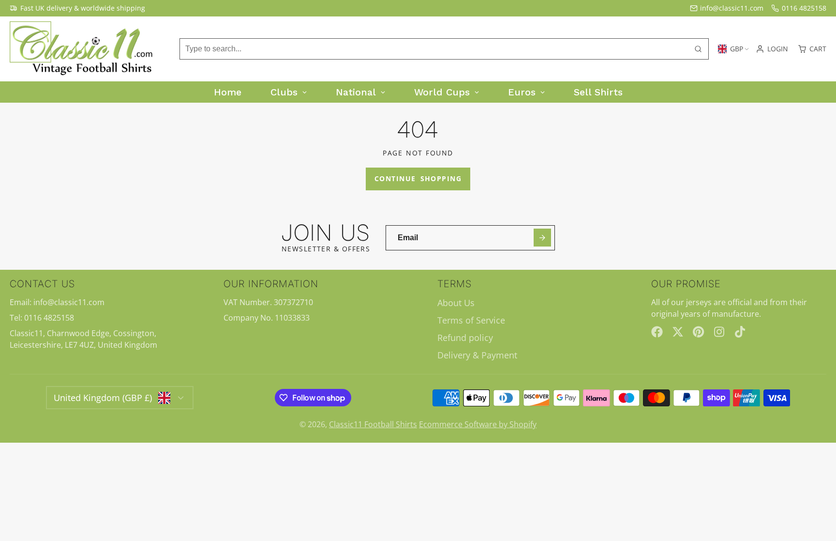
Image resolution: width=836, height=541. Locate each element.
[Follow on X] (678, 332)
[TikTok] (740, 332)
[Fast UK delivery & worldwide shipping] (77, 8)
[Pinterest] (698, 332)
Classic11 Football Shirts (373, 424)
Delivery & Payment (477, 355)
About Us (456, 303)
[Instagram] (720, 332)
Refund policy (465, 337)
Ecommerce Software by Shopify (478, 424)
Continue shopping (418, 178)
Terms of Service (471, 320)
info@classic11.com (731, 8)
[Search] (698, 49)
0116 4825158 (804, 8)
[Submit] (543, 238)
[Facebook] (657, 332)
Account (772, 49)
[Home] (82, 49)
